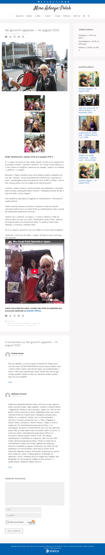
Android (30, 311)
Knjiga (57, 16)
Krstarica (58, 548)
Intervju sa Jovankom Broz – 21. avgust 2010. (21, 325)
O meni (37, 16)
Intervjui (66, 16)
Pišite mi (77, 16)
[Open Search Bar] (88, 16)
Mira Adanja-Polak (52, 8)
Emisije (29, 16)
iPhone (38, 311)
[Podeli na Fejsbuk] (6, 37)
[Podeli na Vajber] (15, 37)
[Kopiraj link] (23, 37)
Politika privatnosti (88, 546)
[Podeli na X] (10, 37)
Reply (10, 382)
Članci (47, 16)
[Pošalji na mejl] (19, 37)
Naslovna (19, 16)
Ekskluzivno (15, 33)
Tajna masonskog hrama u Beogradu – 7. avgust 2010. (24, 323)
